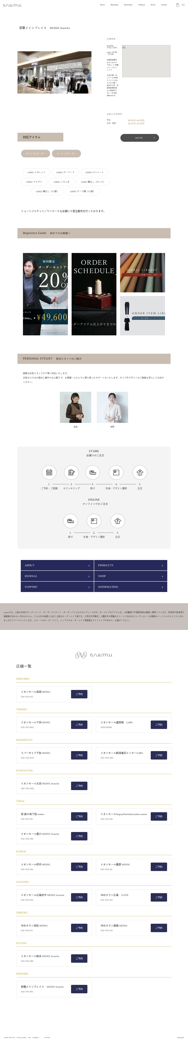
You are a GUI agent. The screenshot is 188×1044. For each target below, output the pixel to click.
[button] (22, 71)
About (102, 5)
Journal (163, 5)
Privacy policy (21, 1037)
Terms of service (9, 1037)
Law (29, 1037)
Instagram (180, 1037)
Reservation (128, 5)
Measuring (114, 5)
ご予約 (79, 694)
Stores (153, 5)
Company (35, 1037)
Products (141, 5)
